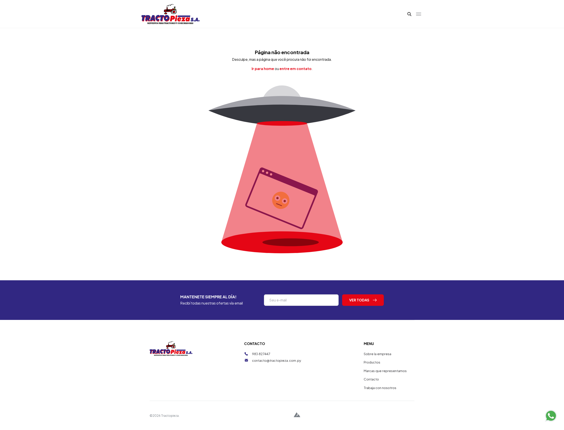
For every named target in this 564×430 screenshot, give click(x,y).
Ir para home (263, 68)
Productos (372, 362)
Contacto (371, 379)
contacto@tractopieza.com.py (276, 360)
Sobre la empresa (377, 354)
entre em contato (296, 68)
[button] (409, 14)
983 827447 (261, 354)
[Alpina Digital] (297, 415)
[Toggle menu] (418, 14)
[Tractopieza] (170, 14)
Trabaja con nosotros (380, 388)
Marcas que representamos (385, 371)
